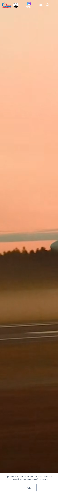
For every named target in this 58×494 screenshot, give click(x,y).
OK (29, 488)
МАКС (29, 7)
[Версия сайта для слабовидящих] (41, 5)
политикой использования (22, 479)
